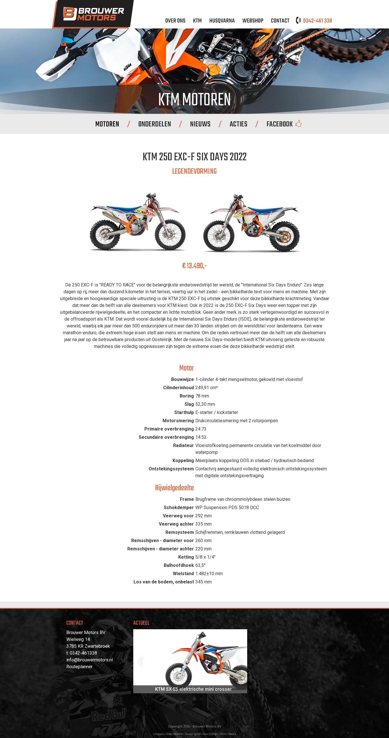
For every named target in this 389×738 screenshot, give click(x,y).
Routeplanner (79, 666)
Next (239, 661)
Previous (140, 661)
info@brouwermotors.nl (89, 660)
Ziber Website (174, 734)
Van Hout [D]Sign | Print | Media (216, 734)
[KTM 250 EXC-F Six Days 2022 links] (251, 256)
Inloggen (158, 734)
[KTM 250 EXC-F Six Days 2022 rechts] (138, 256)
